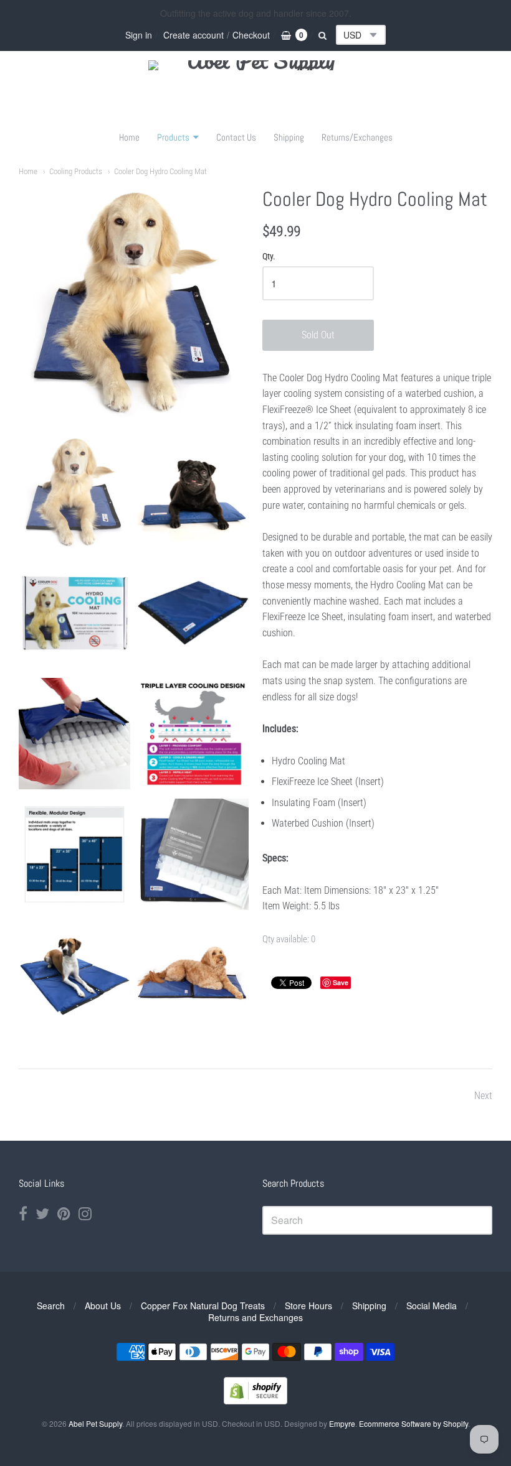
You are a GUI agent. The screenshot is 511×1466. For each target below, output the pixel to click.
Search (51, 1305)
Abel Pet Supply (95, 1423)
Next (483, 1096)
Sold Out (318, 335)
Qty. (268, 256)
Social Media (431, 1305)
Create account (193, 35)
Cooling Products (75, 171)
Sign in (138, 35)
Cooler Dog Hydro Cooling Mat (160, 171)
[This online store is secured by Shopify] (255, 1400)
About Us (103, 1305)
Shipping (289, 137)
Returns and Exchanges (255, 1317)
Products (173, 137)
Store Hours (308, 1305)
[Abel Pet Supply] (255, 89)
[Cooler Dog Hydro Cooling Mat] (74, 491)
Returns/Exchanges (357, 137)
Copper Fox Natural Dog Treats (203, 1305)
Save (340, 982)
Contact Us (236, 137)
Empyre (342, 1423)
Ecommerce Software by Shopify (413, 1423)
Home (129, 137)
